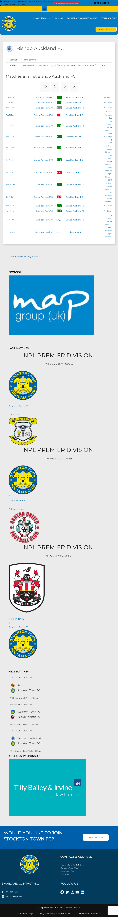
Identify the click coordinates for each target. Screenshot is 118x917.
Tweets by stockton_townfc (23, 256)
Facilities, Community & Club (82, 18)
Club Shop (57, 18)
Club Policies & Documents (88, 913)
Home (37, 18)
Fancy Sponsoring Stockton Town (54, 913)
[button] (44, 8)
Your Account (109, 18)
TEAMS (44, 18)
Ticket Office (105, 29)
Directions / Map (25, 913)
